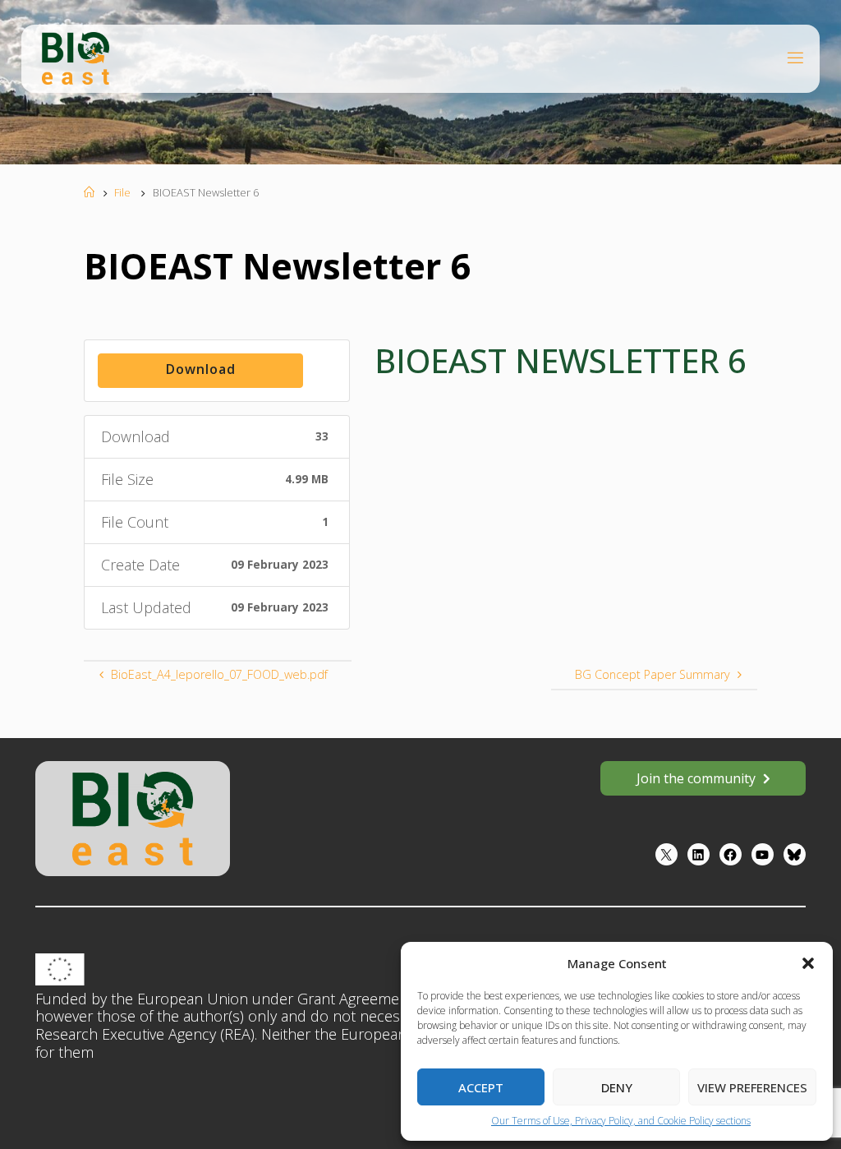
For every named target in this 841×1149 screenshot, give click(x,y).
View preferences (752, 1087)
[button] (808, 963)
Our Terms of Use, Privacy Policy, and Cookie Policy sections (621, 1121)
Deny (616, 1087)
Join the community (696, 778)
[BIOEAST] (75, 57)
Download (201, 369)
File (122, 192)
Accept (480, 1087)
